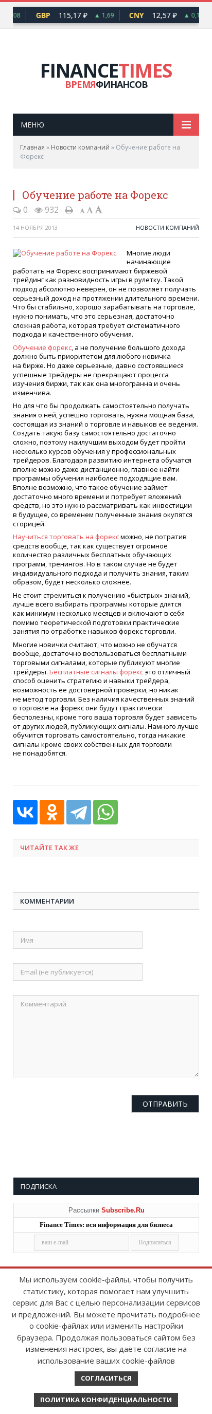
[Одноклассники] (52, 812)
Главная (32, 147)
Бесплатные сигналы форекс (96, 671)
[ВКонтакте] (25, 812)
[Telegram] (78, 812)
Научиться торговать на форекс (66, 536)
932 (51, 209)
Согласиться (106, 1378)
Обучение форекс (42, 347)
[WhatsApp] (105, 812)
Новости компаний (80, 147)
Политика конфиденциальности (106, 1399)
